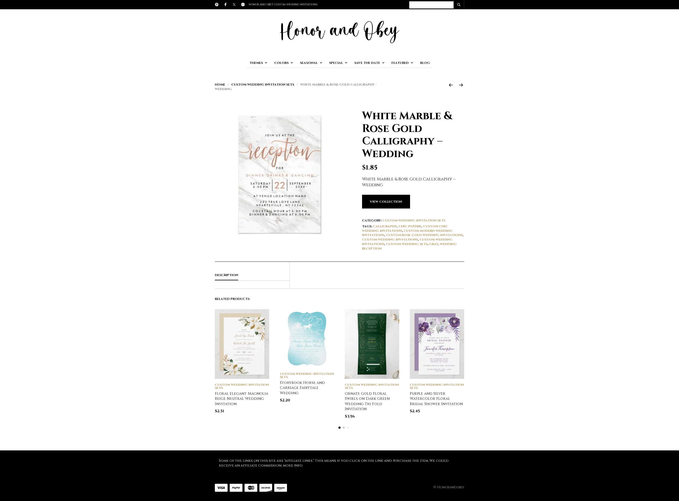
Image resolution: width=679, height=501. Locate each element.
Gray (433, 244)
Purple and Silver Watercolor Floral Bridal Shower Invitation (436, 398)
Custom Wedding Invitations (390, 239)
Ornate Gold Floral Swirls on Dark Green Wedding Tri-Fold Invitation (367, 401)
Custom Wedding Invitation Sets (262, 84)
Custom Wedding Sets (407, 244)
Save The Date (367, 63)
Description (226, 275)
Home (220, 84)
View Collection (386, 201)
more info (293, 465)
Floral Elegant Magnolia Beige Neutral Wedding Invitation (241, 398)
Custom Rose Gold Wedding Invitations (424, 235)
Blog (425, 63)
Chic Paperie (409, 226)
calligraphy (385, 226)
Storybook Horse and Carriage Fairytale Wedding (302, 388)
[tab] (252, 275)
